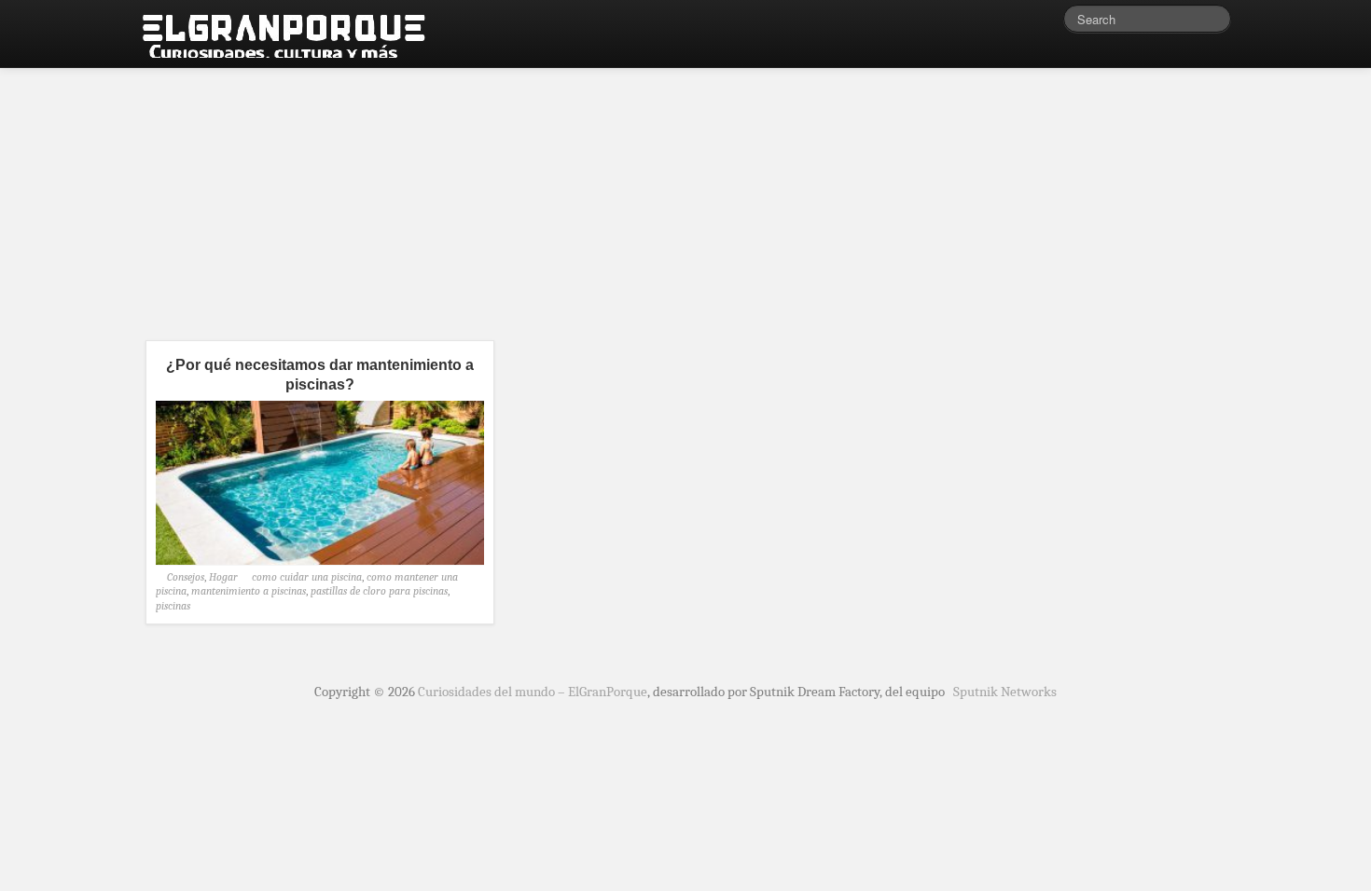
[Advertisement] (685, 195)
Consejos (185, 576)
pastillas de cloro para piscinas (379, 590)
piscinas (173, 605)
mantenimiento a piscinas (248, 590)
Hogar (223, 576)
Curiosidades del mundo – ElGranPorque (532, 691)
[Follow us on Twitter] (1049, 23)
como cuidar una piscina (307, 576)
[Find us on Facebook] (1021, 23)
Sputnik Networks (1005, 691)
